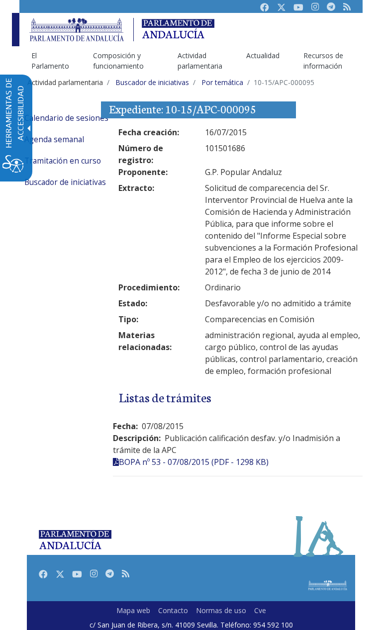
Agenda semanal (54, 139)
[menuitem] (81, 118)
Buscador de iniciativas (65, 182)
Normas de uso (221, 610)
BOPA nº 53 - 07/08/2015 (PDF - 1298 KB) (194, 461)
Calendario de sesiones (66, 118)
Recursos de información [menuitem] (323, 61)
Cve (260, 610)
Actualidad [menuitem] (263, 55)
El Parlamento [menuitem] (50, 61)
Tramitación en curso (62, 161)
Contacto (173, 610)
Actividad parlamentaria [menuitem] (200, 61)
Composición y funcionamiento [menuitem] (118, 61)
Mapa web (133, 610)
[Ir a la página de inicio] (76, 29)
